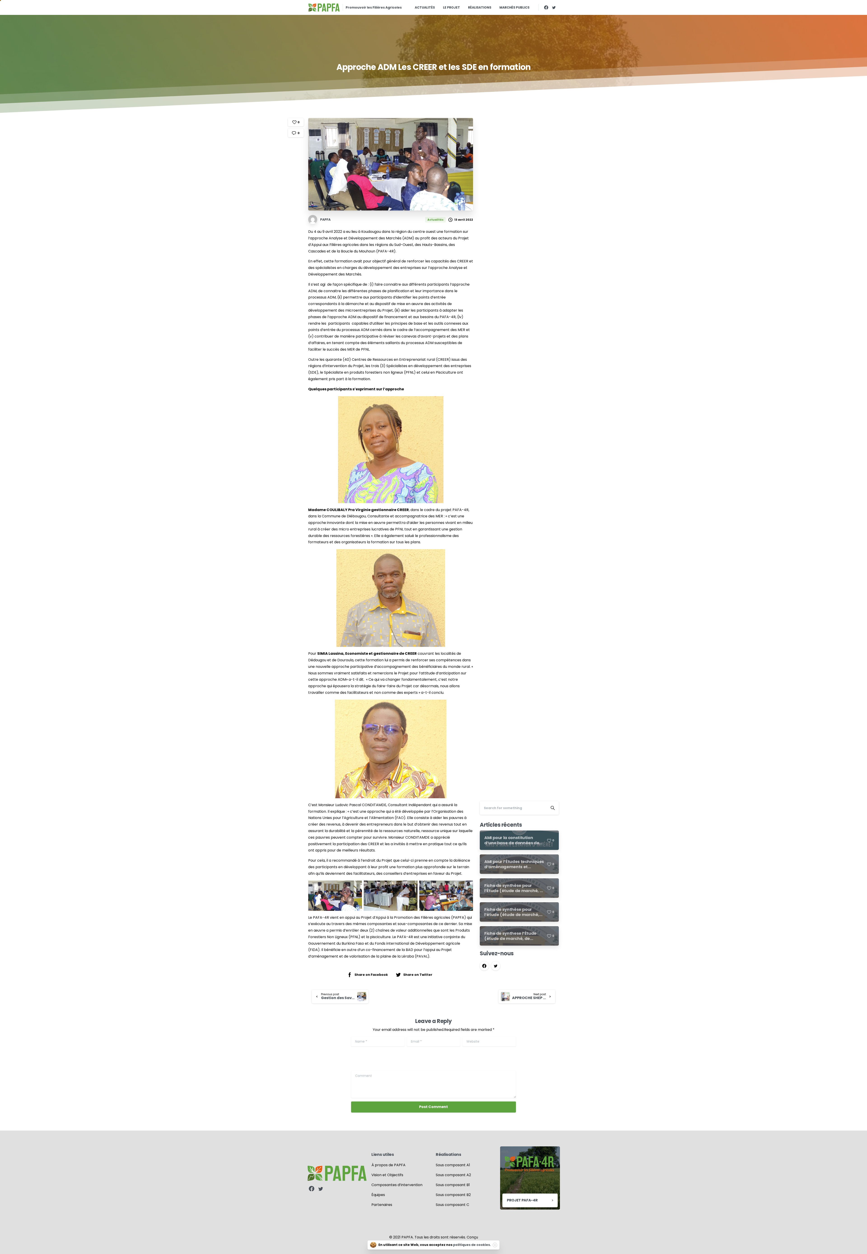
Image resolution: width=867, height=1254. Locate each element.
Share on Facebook (371, 974)
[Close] (495, 1245)
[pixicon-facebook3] (311, 1189)
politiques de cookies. (472, 1244)
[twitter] (554, 7)
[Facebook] (546, 7)
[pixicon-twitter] (320, 1189)
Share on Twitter (417, 974)
